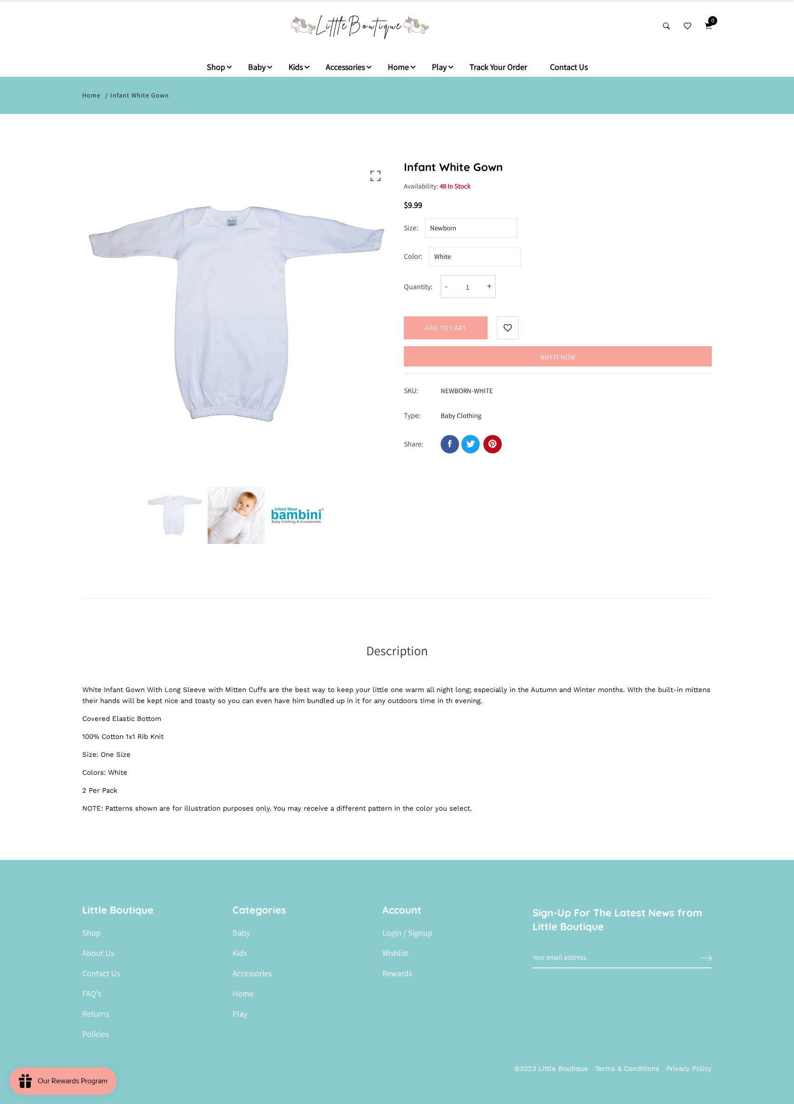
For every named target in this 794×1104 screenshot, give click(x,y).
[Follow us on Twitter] (470, 444)
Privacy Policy (689, 1068)
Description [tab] (397, 650)
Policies (95, 1034)
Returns (95, 1013)
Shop (216, 67)
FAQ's (91, 993)
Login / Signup (407, 933)
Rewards (397, 973)
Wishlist (395, 953)
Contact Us (569, 67)
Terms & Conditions (627, 1068)
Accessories (345, 67)
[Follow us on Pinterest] (492, 444)
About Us (98, 953)
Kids (296, 67)
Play (439, 67)
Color (412, 256)
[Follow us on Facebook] (450, 444)
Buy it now (557, 357)
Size (410, 228)
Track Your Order (498, 67)
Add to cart (445, 328)
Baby (257, 67)
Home (398, 67)
